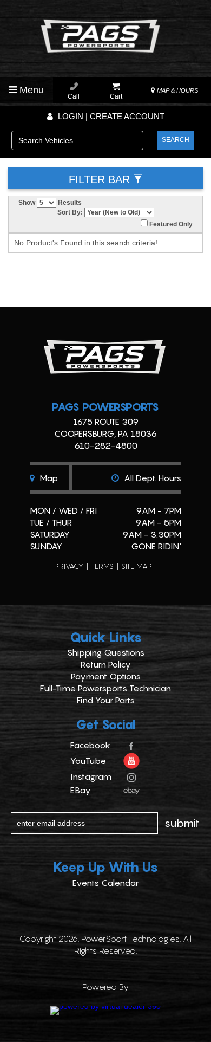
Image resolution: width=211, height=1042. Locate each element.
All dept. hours (151, 478)
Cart (116, 96)
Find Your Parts (106, 700)
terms (102, 566)
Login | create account (110, 116)
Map (47, 478)
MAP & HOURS (176, 90)
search (175, 140)
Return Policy (106, 664)
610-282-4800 (105, 445)
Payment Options (106, 676)
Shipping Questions (105, 652)
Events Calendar (105, 882)
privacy (68, 566)
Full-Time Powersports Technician (105, 688)
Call (74, 96)
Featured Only (170, 224)
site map (136, 566)
